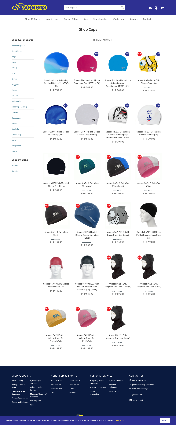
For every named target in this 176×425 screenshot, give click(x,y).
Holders (15, 96)
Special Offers (71, 19)
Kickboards (16, 101)
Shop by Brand (57, 380)
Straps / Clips (17, 135)
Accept (164, 420)
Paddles (15, 112)
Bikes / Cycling (17, 380)
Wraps (14, 151)
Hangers (15, 90)
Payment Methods (116, 380)
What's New (118, 19)
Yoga (32, 405)
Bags (14, 57)
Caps (14, 62)
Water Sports (35, 401)
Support (134, 19)
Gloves (14, 79)
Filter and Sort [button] (103, 40)
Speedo (15, 171)
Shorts (14, 123)
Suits (14, 140)
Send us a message (140, 389)
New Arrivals (52, 19)
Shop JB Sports (32, 19)
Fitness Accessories (20, 398)
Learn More (119, 420)
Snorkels (15, 129)
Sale (85, 19)
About (71, 389)
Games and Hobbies (20, 402)
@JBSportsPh (137, 394)
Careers (72, 393)
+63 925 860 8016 (139, 380)
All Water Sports (18, 45)
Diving (14, 68)
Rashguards (16, 118)
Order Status (114, 391)
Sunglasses (16, 146)
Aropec (15, 165)
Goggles (15, 85)
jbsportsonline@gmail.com (143, 385)
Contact (147, 19)
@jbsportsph (137, 400)
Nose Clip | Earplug (19, 107)
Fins (13, 73)
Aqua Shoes (16, 51)
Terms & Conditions (98, 387)
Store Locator (100, 19)
